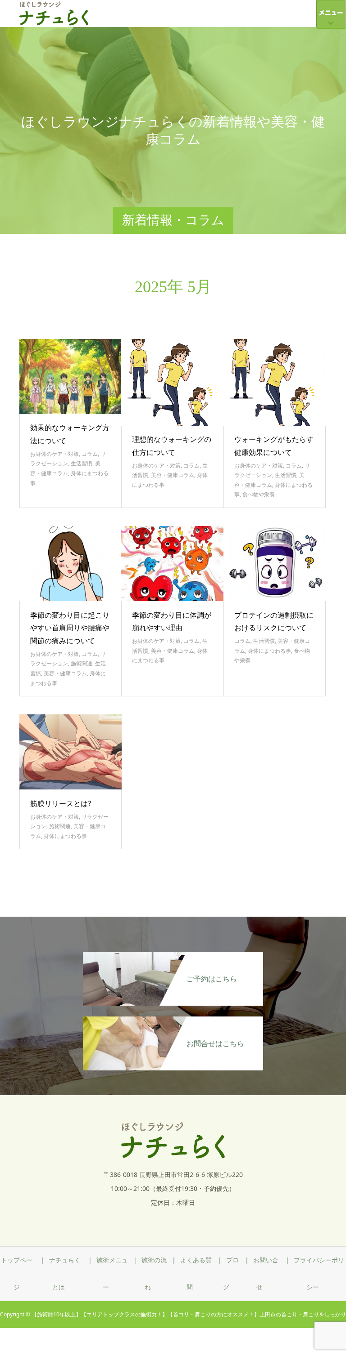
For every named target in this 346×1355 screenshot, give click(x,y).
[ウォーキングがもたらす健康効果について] (274, 382)
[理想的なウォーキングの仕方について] (172, 382)
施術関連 (81, 663)
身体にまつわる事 (269, 651)
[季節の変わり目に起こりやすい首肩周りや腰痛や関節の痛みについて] (70, 563)
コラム (90, 454)
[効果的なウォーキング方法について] (70, 376)
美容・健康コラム (172, 475)
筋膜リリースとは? (60, 803)
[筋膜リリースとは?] (70, 751)
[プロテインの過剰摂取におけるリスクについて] (274, 563)
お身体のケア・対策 (54, 454)
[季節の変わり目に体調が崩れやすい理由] (172, 563)
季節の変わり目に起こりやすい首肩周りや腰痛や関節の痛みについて (69, 628)
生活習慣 (81, 463)
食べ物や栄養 (258, 494)
